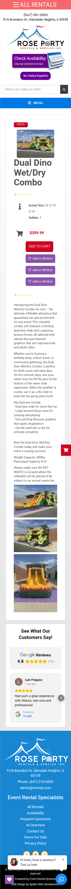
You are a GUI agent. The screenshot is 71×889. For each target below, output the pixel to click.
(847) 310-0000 (35, 15)
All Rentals (35, 807)
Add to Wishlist (42, 258)
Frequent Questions (35, 819)
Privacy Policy (35, 843)
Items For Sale (35, 837)
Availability (35, 813)
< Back (20, 124)
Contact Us (35, 831)
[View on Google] (19, 682)
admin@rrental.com (35, 788)
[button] (10, 698)
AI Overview (35, 825)
